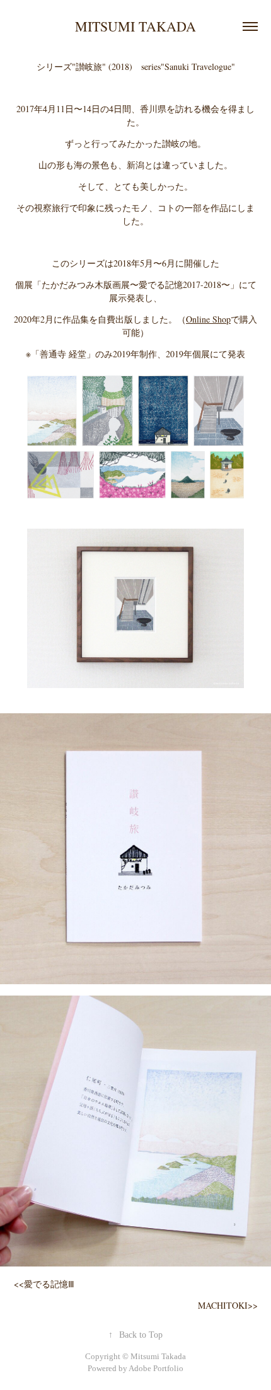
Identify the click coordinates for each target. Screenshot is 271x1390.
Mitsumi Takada (135, 26)
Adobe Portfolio (156, 1368)
